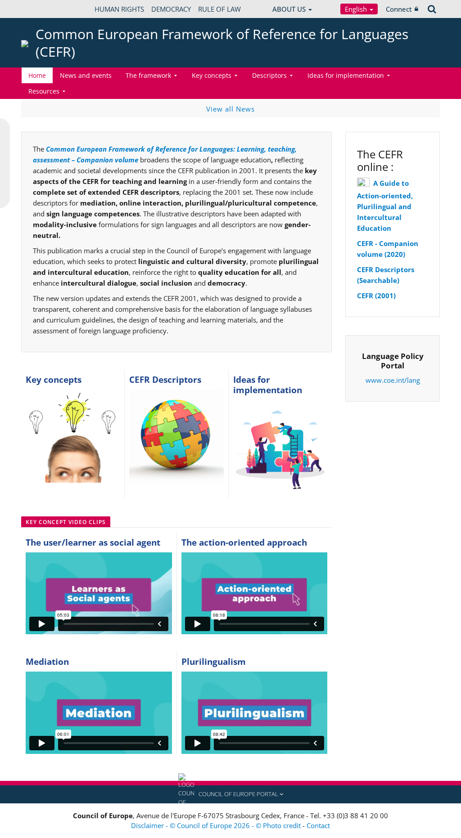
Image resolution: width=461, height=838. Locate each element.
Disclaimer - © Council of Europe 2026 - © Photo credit (217, 825)
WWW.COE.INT (43, 9)
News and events (86, 75)
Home (37, 75)
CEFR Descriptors (165, 379)
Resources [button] (43, 91)
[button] (230, 794)
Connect (399, 8)
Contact (318, 825)
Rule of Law (219, 8)
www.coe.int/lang (393, 380)
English (357, 8)
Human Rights (119, 8)
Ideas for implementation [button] (345, 75)
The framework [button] (148, 75)
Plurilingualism (213, 662)
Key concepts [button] (211, 75)
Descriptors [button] (269, 75)
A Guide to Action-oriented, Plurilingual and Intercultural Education (385, 206)
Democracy (171, 8)
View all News (230, 108)
